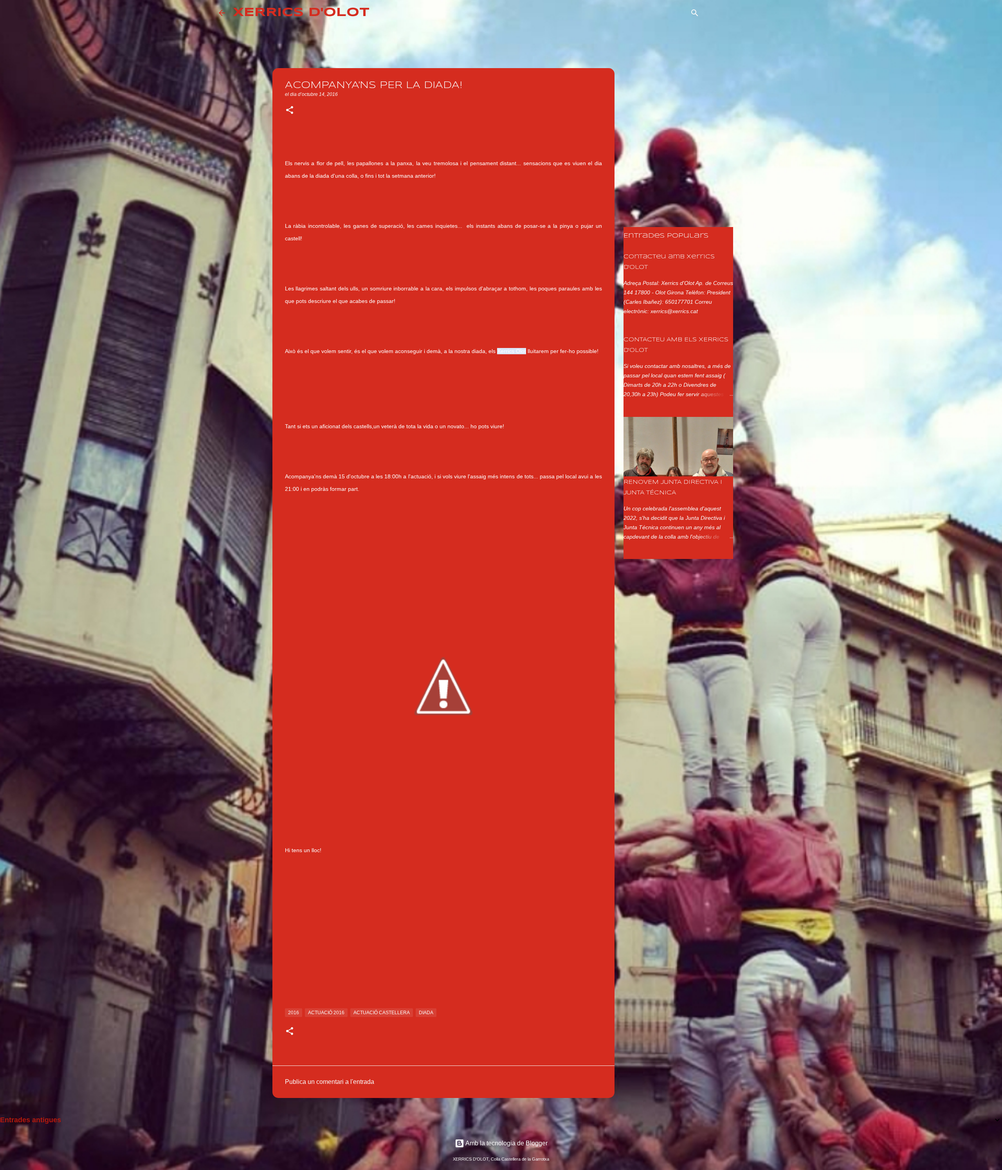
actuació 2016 (326, 1012)
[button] (289, 110)
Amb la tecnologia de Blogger (506, 1143)
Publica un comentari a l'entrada (329, 1081)
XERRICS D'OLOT (301, 13)
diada (426, 1012)
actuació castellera (381, 1012)
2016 (293, 1012)
